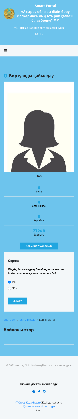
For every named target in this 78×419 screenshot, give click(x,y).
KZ (36, 34)
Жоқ (15, 288)
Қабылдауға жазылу (39, 246)
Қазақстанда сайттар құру (39, 406)
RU (41, 34)
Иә (14, 282)
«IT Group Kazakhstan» (28, 402)
